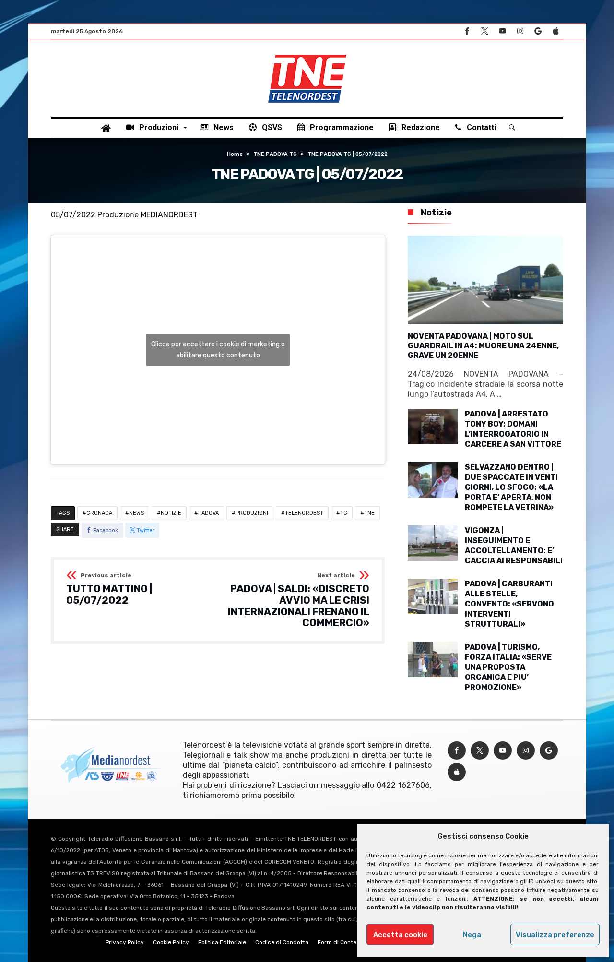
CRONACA (99, 513)
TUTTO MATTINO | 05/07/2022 (109, 589)
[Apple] (555, 31)
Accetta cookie (400, 934)
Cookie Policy (171, 942)
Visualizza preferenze (555, 934)
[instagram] (520, 31)
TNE (369, 513)
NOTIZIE (171, 513)
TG (343, 513)
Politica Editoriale (222, 942)
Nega (472, 934)
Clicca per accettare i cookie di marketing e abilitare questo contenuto (218, 349)
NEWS (136, 513)
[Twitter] (484, 31)
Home (235, 154)
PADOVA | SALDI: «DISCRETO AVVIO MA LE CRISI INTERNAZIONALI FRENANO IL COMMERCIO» (298, 600)
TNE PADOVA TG (275, 154)
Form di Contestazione (349, 942)
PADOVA (208, 513)
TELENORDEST (304, 513)
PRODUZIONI (252, 513)
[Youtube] (502, 31)
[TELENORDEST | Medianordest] (307, 54)
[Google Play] (537, 31)
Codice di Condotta (281, 942)
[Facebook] (466, 31)
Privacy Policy (125, 942)
